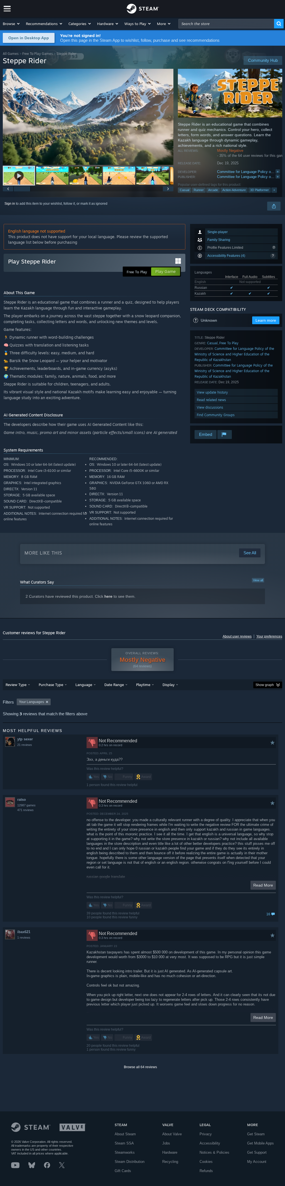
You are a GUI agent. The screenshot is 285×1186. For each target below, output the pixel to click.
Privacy (206, 1134)
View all (258, 580)
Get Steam (256, 1134)
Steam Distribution (129, 1162)
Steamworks (125, 1152)
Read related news (211, 400)
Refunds (206, 1171)
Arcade (213, 190)
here (108, 596)
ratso (21, 799)
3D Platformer (259, 190)
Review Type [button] (16, 684)
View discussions (210, 407)
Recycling (170, 1162)
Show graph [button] (264, 685)
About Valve (172, 1134)
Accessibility (210, 1143)
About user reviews (237, 636)
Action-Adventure (234, 190)
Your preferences (269, 636)
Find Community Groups (216, 415)
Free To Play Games (37, 54)
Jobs (166, 1143)
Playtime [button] (143, 684)
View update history (212, 392)
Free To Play (229, 343)
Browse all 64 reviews (140, 1067)
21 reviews (24, 744)
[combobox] (226, 23)
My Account (256, 1162)
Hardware (169, 1152)
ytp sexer (25, 739)
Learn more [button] (265, 320)
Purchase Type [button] (51, 684)
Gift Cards (123, 1171)
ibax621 (23, 932)
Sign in (9, 204)
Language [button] (83, 684)
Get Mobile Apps (260, 1143)
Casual (184, 190)
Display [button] (169, 684)
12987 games (26, 805)
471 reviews (25, 810)
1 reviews (23, 937)
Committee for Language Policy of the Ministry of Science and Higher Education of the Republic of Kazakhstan (234, 354)
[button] (11, 23)
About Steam (125, 1134)
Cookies (206, 1162)
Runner (199, 190)
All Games (11, 54)
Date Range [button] (114, 684)
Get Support (257, 1152)
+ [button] (274, 190)
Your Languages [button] (31, 702)
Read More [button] (263, 885)
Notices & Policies (214, 1152)
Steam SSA (124, 1143)
